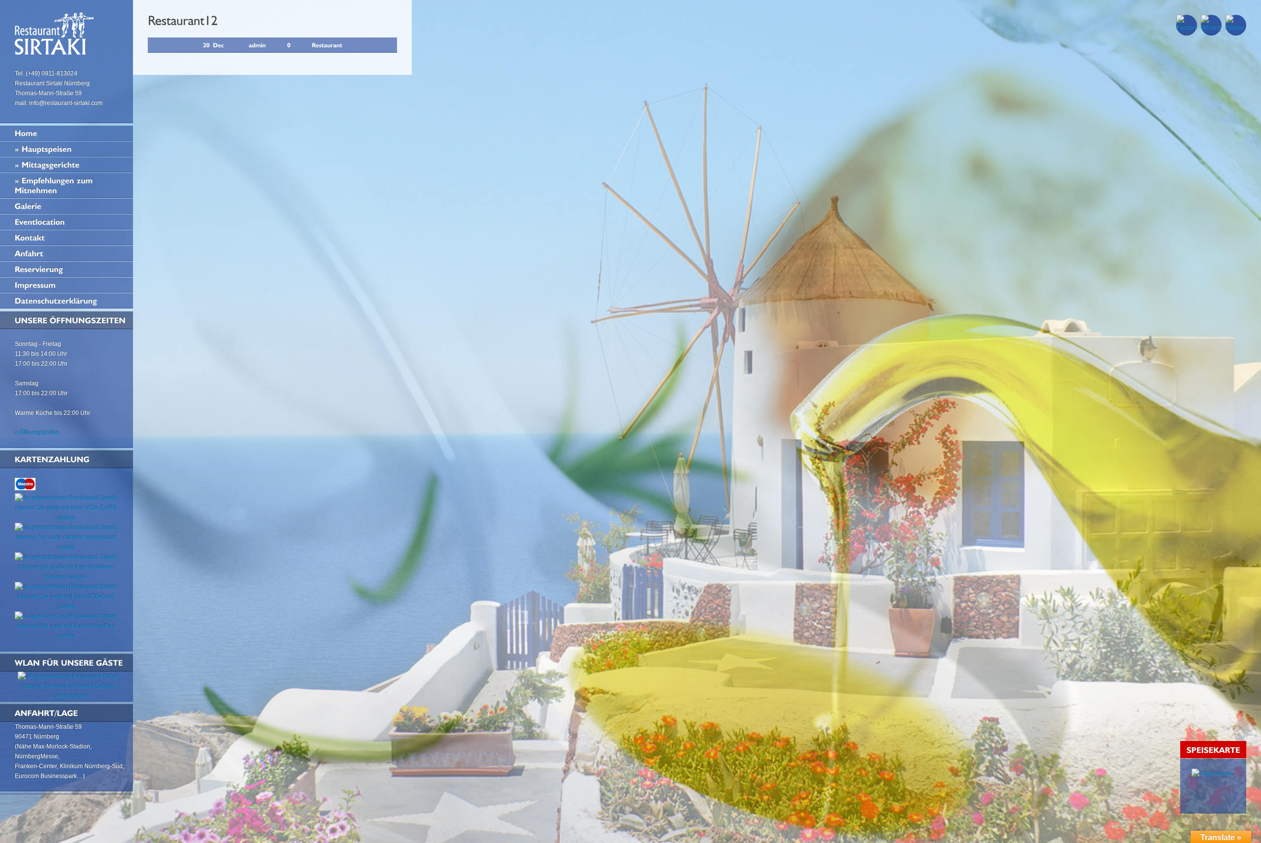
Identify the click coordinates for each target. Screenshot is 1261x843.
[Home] (66, 133)
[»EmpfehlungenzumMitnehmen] (66, 185)
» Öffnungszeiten (37, 432)
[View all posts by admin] (257, 44)
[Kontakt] (66, 237)
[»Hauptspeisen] (66, 149)
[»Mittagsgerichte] (66, 164)
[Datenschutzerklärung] (66, 300)
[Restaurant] (327, 44)
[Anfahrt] (66, 253)
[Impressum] (66, 285)
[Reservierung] (66, 269)
